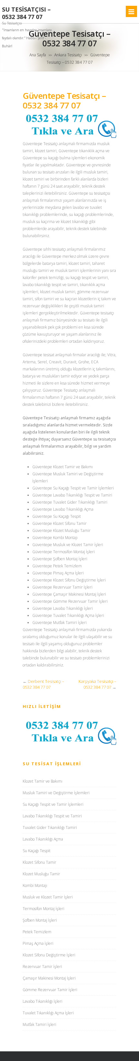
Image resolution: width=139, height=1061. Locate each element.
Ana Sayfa (37, 55)
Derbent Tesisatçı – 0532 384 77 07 (43, 684)
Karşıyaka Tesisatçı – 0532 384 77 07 (97, 684)
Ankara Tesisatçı (68, 55)
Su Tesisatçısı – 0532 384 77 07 (26, 13)
